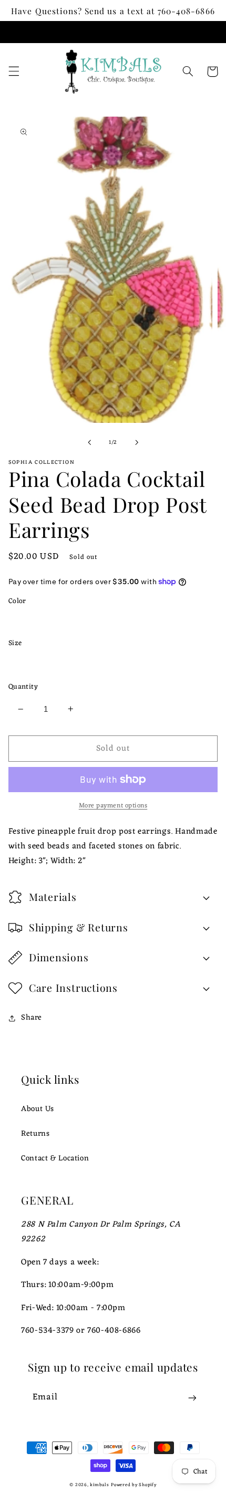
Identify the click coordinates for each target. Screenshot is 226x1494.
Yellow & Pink (46, 621)
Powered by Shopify (133, 1485)
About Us (37, 1109)
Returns (35, 1133)
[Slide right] (136, 442)
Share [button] (31, 1017)
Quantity (23, 687)
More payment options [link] (113, 806)
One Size (36, 663)
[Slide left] (89, 442)
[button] (14, 71)
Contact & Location (55, 1158)
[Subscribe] (192, 1398)
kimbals (99, 1485)
